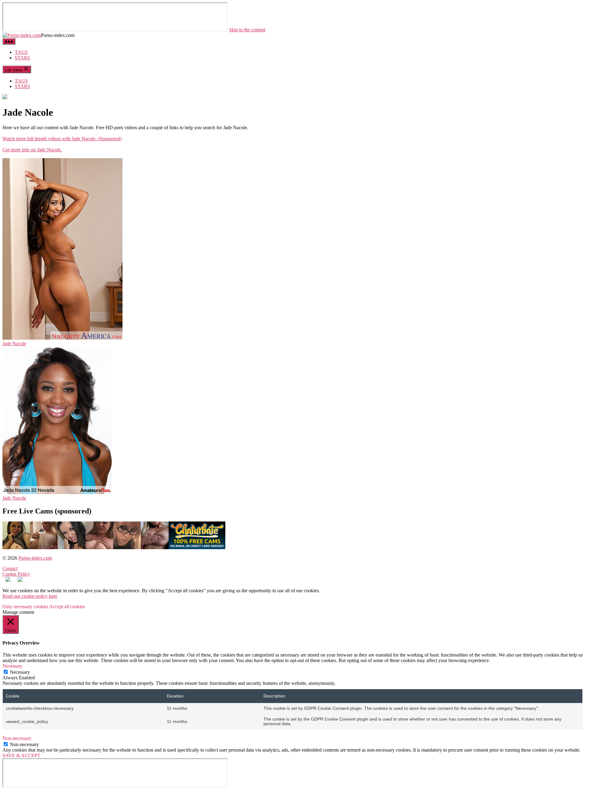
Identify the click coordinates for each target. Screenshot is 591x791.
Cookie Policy (16, 574)
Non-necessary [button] (16, 738)
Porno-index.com (35, 558)
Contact (10, 568)
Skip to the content (247, 29)
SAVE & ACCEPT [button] (21, 755)
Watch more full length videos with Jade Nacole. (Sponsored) (62, 138)
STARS (22, 57)
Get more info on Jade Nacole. (32, 149)
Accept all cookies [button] (67, 606)
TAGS (21, 52)
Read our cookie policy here (29, 596)
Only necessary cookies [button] (25, 606)
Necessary (20, 672)
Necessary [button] (12, 666)
